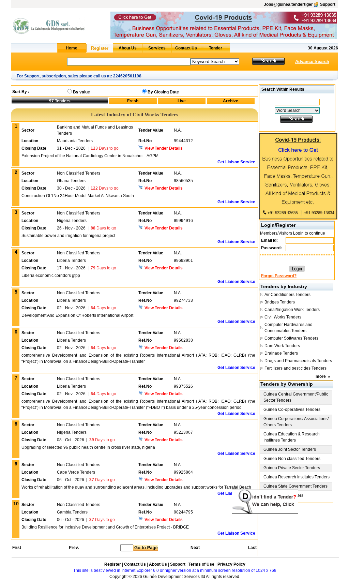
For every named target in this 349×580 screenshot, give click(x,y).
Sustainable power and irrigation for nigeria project (68, 235)
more (321, 376)
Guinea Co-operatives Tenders (291, 409)
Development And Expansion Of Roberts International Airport (77, 315)
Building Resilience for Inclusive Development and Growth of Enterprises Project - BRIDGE (105, 527)
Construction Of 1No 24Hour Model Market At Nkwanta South (77, 195)
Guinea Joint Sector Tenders (289, 449)
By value (81, 92)
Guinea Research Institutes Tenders (296, 477)
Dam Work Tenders (282, 345)
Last (252, 547)
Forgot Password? (279, 275)
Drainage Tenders (281, 353)
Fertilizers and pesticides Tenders (295, 368)
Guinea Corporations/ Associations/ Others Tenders (296, 421)
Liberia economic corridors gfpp (50, 275)
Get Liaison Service (236, 162)
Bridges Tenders (279, 302)
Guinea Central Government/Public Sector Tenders (295, 397)
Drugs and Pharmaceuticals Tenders (298, 360)
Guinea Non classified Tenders (291, 458)
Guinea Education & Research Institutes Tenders (291, 437)
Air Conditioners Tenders (287, 294)
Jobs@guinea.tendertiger (288, 4)
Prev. (74, 547)
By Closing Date (163, 92)
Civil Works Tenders (282, 317)
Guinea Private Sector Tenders (291, 467)
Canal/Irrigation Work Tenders (292, 309)
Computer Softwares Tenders (291, 338)
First (16, 547)
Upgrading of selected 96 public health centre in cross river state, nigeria (88, 447)
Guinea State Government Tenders (295, 486)
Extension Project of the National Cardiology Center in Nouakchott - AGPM (89, 155)
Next (195, 547)
